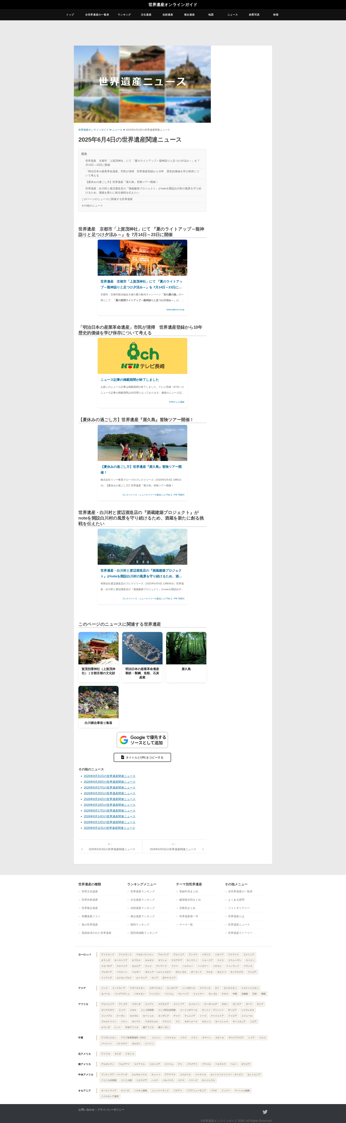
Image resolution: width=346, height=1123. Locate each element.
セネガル (134, 1016)
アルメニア (178, 954)
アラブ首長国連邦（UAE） (134, 1037)
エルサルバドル (139, 1074)
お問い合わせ (86, 1109)
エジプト (149, 1004)
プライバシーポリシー (110, 1109)
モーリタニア (239, 1021)
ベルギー (136, 972)
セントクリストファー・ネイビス (226, 1074)
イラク (183, 1037)
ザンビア (232, 1010)
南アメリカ (84, 1064)
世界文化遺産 (90, 891)
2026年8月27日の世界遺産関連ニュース (110, 787)
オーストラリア (108, 1090)
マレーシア (183, 994)
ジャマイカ (200, 1074)
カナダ (117, 1054)
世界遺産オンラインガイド (173, 5)
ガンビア (237, 1004)
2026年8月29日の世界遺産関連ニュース (110, 781)
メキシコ (129, 1054)
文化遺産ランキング (142, 899)
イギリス (206, 954)
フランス (248, 966)
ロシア (155, 977)
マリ (178, 1021)
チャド (177, 1016)
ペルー (233, 1064)
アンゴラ (123, 1004)
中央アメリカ (85, 1074)
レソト (117, 1027)
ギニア (260, 1004)
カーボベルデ (210, 1004)
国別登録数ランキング (144, 932)
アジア (82, 988)
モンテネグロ (236, 972)
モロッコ (206, 1021)
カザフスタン (155, 988)
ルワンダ (105, 1027)
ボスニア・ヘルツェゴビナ (158, 972)
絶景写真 (254, 14)
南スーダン (163, 1027)
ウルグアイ (124, 1064)
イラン (194, 1037)
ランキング (124, 14)
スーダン (121, 1016)
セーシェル (148, 1016)
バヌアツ (177, 1090)
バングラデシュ (122, 994)
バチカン (217, 966)
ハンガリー (203, 966)
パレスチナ (122, 1043)
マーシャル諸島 (242, 1090)
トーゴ (203, 1016)
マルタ (209, 972)
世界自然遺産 (90, 899)
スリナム (169, 1064)
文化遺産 (146, 14)
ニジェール (246, 1016)
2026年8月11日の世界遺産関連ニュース (109, 827)
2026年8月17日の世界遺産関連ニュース (110, 810)
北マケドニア (169, 977)
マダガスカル (151, 1021)
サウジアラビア (236, 1037)
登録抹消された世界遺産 (96, 932)
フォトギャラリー (239, 907)
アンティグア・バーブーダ (114, 1074)
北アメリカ (84, 1053)
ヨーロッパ (84, 954)
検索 (275, 14)
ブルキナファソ (108, 1021)
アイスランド (107, 954)
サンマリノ (192, 960)
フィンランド (232, 966)
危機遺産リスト (91, 916)
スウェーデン (234, 960)
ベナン (124, 1021)
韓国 (263, 994)
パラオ (213, 1090)
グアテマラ (170, 1074)
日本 (254, 994)
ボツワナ (136, 1021)
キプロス (136, 960)
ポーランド (196, 972)
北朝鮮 (244, 994)
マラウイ (167, 1021)
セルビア (136, 966)
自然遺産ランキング (142, 907)
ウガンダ (136, 1004)
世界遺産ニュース (239, 924)
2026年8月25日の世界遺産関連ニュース (110, 793)
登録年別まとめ (188, 891)
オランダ (105, 960)
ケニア (122, 1010)
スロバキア (106, 966)
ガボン (225, 1004)
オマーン (206, 1037)
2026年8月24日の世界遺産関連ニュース (110, 799)
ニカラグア (141, 1080)
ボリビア (245, 1064)
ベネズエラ (220, 1064)
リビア (253, 1021)
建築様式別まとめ (190, 899)
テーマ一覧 (186, 924)
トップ (70, 14)
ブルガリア (106, 972)
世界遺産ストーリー (240, 932)
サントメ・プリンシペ (212, 1010)
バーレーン (106, 1043)
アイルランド (125, 954)
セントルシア (253, 1074)
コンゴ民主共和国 (167, 1010)
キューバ (155, 1074)
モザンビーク (191, 1021)
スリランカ (205, 988)
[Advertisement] (241, 103)
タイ (217, 988)
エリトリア (179, 1004)
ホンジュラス (208, 1080)
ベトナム (169, 994)
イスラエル (170, 1037)
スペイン (250, 960)
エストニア (248, 954)
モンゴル (213, 994)
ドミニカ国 (126, 1080)
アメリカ (105, 1054)
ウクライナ (233, 954)
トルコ (262, 1037)
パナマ (181, 1080)
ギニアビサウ (107, 1010)
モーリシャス (221, 1021)
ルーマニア (141, 977)
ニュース (232, 14)
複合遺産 (189, 14)
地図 (211, 14)
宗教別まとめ (187, 907)
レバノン (149, 1043)
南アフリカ (148, 1027)
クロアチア (176, 960)
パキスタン (139, 994)
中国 (235, 994)
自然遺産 (168, 14)
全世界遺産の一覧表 (97, 14)
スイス (220, 960)
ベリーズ (193, 1080)
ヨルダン (136, 1043)
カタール (219, 1037)
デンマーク (161, 966)
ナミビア (232, 1016)
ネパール (105, 994)
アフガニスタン (108, 1037)
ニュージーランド (160, 1090)
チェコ (148, 966)
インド (104, 988)
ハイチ (155, 1080)
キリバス (125, 1090)
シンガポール (188, 988)
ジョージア (207, 960)
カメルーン (194, 1004)
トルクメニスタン (250, 988)
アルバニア (163, 954)
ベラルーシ (122, 972)
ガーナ (249, 1004)
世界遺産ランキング (142, 891)
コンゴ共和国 (147, 1010)
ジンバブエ (106, 1016)
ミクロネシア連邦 (110, 1096)
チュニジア (190, 1016)
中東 (80, 1037)
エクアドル (139, 1064)
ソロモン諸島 (140, 1090)
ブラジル (206, 1064)
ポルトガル (181, 972)
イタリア (219, 954)
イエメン (156, 1037)
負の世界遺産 (90, 924)
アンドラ (193, 954)
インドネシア (118, 988)
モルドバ (221, 972)
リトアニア (106, 977)
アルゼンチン (107, 1064)
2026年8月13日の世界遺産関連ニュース (110, 822)
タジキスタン (230, 988)
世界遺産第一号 (188, 916)
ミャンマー (198, 994)
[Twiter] (265, 1112)
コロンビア (154, 1064)
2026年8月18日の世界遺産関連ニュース (110, 804)
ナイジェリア (217, 1016)
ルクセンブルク (124, 977)
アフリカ (83, 1004)
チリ (180, 1064)
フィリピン (154, 994)
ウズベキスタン (137, 988)
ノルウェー (187, 966)
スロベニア (122, 966)
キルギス (149, 960)
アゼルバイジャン (145, 954)
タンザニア (163, 1016)
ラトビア (252, 972)
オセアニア (84, 1090)
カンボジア (172, 988)
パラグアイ (192, 1064)
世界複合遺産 (90, 907)
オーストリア (120, 960)
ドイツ (174, 966)
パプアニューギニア (196, 1090)
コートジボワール (188, 1010)
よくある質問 (236, 899)
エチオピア (163, 1004)
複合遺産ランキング (142, 916)
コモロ (133, 1010)
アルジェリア (107, 1004)
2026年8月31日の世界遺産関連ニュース (110, 776)
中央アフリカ (131, 1027)
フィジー (225, 1090)
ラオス (225, 994)
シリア (251, 1037)
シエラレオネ (247, 1010)
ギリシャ (162, 960)
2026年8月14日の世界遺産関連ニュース (110, 816)
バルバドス (168, 1080)
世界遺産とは (236, 916)
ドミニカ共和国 (108, 1080)
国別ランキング (139, 924)
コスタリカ (185, 1074)
